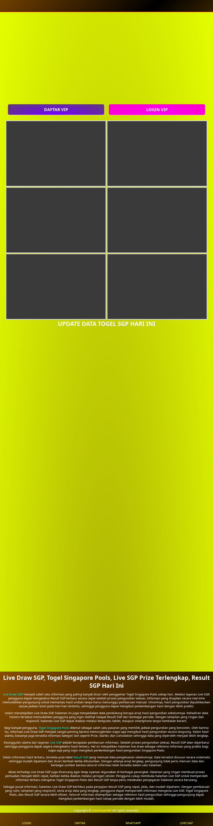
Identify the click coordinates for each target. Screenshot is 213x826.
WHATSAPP (133, 823)
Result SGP (80, 757)
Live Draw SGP (13, 694)
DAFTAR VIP (56, 109)
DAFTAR (80, 823)
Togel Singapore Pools (53, 728)
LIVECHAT (186, 823)
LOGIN (26, 823)
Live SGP (56, 742)
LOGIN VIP (157, 109)
